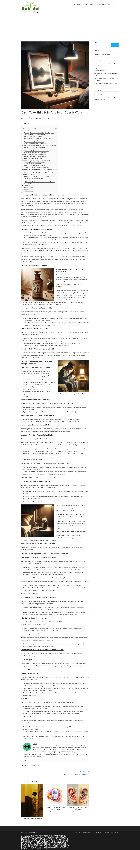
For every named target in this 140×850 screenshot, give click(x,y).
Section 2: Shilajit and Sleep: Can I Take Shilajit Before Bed (39, 145)
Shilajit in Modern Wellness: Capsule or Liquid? (36, 143)
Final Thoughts (28, 183)
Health (48, 118)
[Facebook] (23, 760)
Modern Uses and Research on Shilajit (34, 142)
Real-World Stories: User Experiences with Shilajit (37, 171)
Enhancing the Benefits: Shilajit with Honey (35, 152)
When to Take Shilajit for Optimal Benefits (35, 156)
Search (96, 42)
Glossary (27, 189)
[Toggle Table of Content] (55, 128)
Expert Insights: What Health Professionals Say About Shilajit (40, 172)
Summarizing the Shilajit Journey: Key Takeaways (37, 176)
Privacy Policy (78, 832)
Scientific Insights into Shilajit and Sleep (35, 149)
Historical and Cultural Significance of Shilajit (36, 140)
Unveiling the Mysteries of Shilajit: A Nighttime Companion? (39, 133)
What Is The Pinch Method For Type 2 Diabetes (55, 808)
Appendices (26, 185)
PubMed (66, 736)
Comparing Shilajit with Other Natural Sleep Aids (37, 151)
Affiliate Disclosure (114, 832)
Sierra (25, 118)
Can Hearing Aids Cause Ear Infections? (78, 808)
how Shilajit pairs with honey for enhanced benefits (50, 250)
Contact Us (94, 832)
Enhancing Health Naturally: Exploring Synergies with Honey (40, 182)
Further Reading (29, 191)
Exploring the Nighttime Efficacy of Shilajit (35, 134)
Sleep (34, 765)
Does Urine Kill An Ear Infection (32, 819)
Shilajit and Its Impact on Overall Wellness (35, 165)
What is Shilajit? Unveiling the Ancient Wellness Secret (38, 138)
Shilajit (30, 765)
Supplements (39, 765)
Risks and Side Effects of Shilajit (33, 163)
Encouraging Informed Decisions (33, 180)
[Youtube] (25, 760)
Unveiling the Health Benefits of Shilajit (34, 162)
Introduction (27, 131)
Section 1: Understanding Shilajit (32, 136)
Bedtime (26, 765)
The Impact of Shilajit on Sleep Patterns (35, 147)
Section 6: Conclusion (29, 174)
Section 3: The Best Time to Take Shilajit (34, 154)
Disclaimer (106, 832)
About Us (100, 832)
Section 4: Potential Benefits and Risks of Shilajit (36, 160)
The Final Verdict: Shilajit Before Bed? (34, 178)
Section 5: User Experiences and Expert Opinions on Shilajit (40, 169)
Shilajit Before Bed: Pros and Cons (33, 158)
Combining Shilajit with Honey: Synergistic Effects (37, 167)
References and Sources (31, 187)
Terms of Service (86, 832)
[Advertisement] (70, 25)
